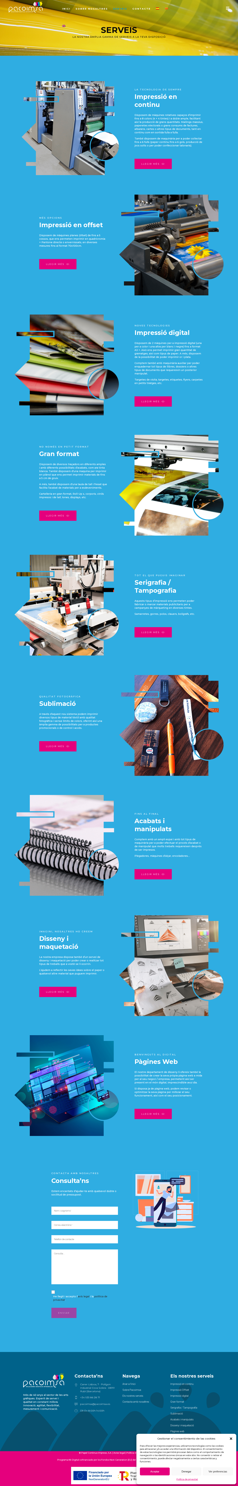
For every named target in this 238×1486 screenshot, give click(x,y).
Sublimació (176, 1413)
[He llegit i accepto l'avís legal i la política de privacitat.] (53, 1293)
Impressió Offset (179, 1390)
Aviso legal (119, 1453)
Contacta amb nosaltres (135, 1401)
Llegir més (150, 163)
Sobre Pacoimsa (131, 1390)
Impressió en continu (182, 1384)
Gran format (177, 1401)
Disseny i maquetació (182, 1425)
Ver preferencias (218, 1471)
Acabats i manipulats (182, 1419)
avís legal (83, 1296)
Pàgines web (177, 1431)
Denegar (186, 1471)
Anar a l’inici (129, 1384)
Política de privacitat (187, 1479)
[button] (231, 1438)
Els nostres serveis (132, 1395)
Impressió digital (179, 1395)
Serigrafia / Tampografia (183, 1407)
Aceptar (154, 1471)
